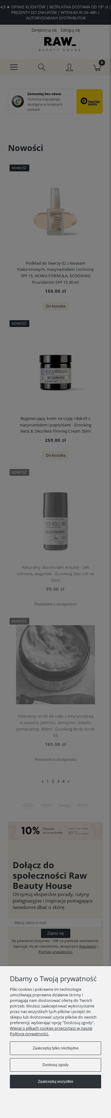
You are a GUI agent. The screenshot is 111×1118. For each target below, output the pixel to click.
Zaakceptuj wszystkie (55, 1081)
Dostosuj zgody (55, 1065)
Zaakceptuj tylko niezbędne (56, 1048)
